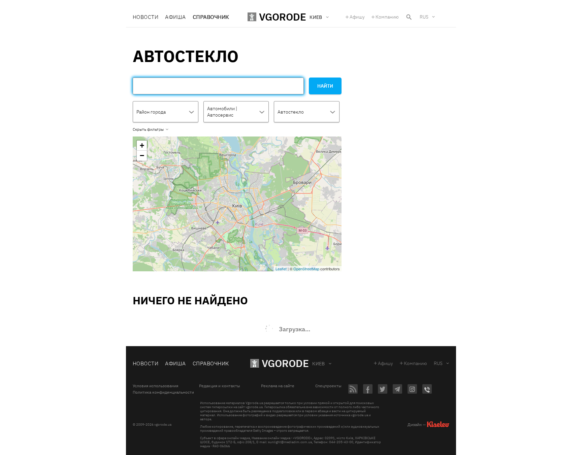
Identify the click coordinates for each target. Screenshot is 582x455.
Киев (318, 363)
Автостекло (291, 112)
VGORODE (285, 363)
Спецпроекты (328, 386)
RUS (424, 16)
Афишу (357, 16)
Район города (151, 112)
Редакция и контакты (219, 386)
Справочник (211, 17)
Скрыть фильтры (148, 129)
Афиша (175, 17)
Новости (145, 17)
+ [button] (142, 145)
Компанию (387, 16)
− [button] (142, 155)
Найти (325, 86)
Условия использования (155, 386)
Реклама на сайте (277, 386)
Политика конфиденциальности (163, 392)
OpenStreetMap (306, 268)
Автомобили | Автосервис (222, 111)
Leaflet (281, 268)
